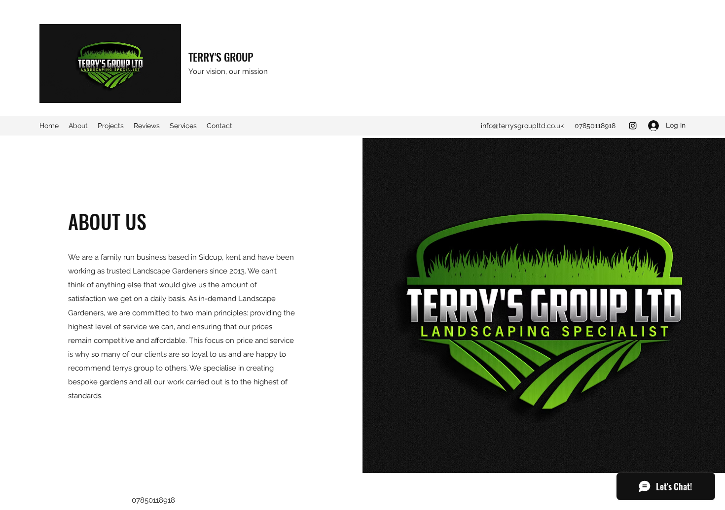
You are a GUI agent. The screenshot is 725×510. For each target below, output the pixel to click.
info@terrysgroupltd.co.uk (522, 126)
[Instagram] (633, 126)
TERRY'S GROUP (221, 57)
